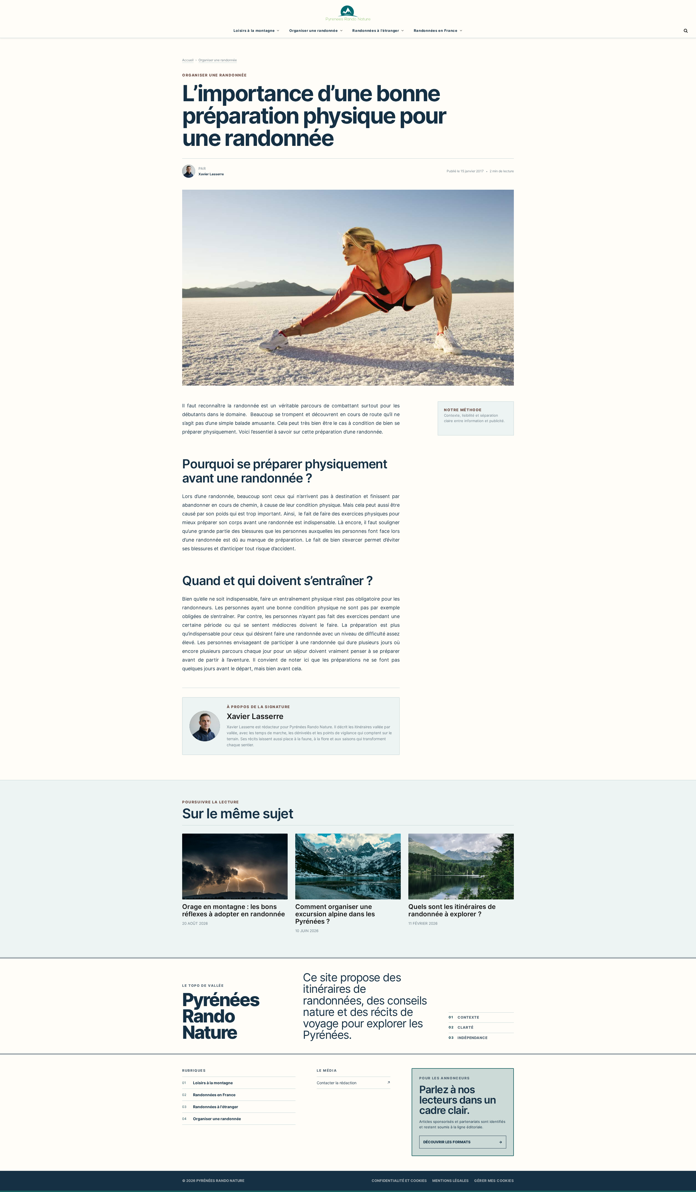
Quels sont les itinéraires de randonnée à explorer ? (452, 910)
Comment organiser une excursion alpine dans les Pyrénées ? (335, 914)
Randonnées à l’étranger (375, 30)
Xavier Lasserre (255, 716)
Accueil (188, 60)
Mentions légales (450, 1180)
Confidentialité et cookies (399, 1180)
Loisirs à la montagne (254, 30)
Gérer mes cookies (494, 1180)
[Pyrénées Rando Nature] (348, 12)
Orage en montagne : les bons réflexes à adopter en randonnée (233, 910)
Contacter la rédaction (353, 1082)
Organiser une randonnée (313, 30)
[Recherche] (685, 30)
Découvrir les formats (462, 1142)
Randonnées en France (436, 30)
